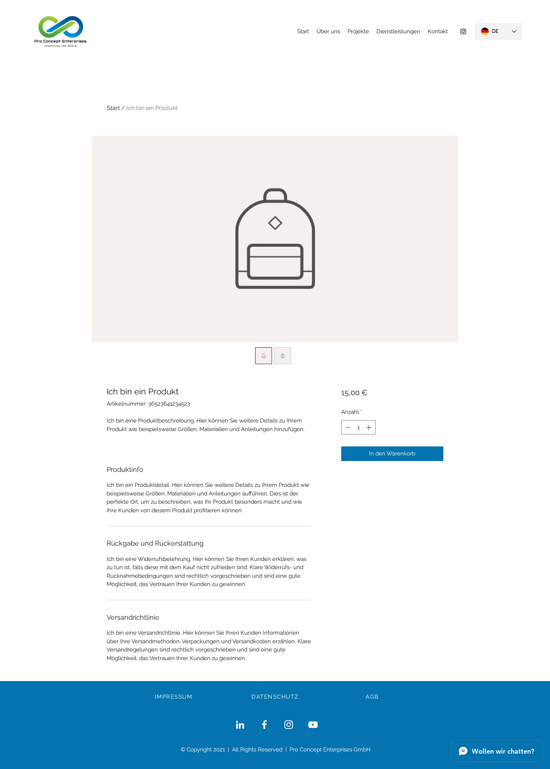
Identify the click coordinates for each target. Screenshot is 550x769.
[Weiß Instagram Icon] (288, 724)
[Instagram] (463, 31)
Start (113, 108)
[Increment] (369, 427)
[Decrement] (347, 427)
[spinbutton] (358, 427)
